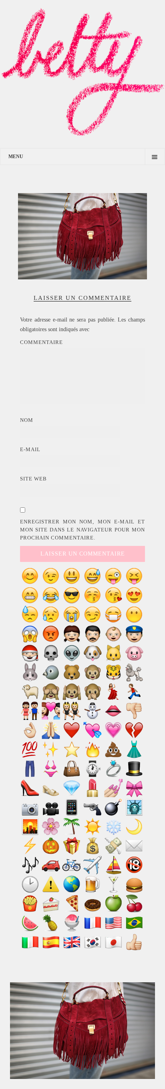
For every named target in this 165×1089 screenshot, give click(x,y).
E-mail (30, 449)
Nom (26, 420)
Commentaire (41, 342)
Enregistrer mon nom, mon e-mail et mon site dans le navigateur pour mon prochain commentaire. (82, 530)
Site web (33, 479)
